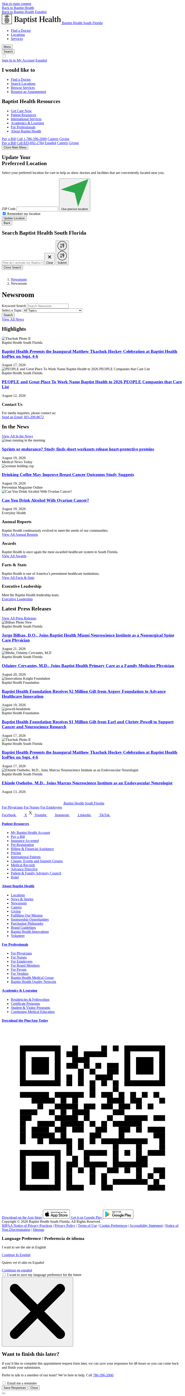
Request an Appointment (28, 92)
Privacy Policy (65, 1225)
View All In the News (17, 436)
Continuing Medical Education (33, 1012)
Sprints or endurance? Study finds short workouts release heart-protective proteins (78, 449)
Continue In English (16, 1255)
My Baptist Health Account (30, 832)
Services (17, 39)
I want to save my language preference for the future (44, 1275)
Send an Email (12, 417)
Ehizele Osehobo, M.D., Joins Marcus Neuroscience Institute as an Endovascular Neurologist (87, 783)
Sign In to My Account (18, 60)
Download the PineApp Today (25, 1020)
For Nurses (31, 807)
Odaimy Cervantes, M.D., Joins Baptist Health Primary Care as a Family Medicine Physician (88, 665)
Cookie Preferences (113, 1225)
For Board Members (25, 965)
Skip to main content (16, 4)
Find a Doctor (21, 30)
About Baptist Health (26, 131)
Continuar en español (17, 1270)
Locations (18, 35)
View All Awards (14, 556)
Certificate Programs (25, 1003)
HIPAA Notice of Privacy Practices (27, 1225)
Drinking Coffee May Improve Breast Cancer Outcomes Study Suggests (68, 474)
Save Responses (15, 1387)
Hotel (15, 877)
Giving (64, 139)
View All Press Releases (19, 618)
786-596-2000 (103, 1375)
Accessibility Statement (146, 1225)
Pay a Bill (9, 139)
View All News (13, 319)
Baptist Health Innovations (30, 932)
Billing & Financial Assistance (32, 849)
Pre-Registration (22, 845)
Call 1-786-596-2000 (32, 139)
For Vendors (19, 973)
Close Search (12, 267)
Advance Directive (24, 869)
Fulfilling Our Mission (27, 915)
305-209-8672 (33, 417)
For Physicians (12, 807)
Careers (53, 139)
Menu (7, 47)
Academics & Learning (27, 123)
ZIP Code (9, 209)
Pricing (16, 853)
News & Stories (22, 899)
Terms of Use (87, 1225)
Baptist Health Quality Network (33, 982)
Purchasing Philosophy (27, 923)
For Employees (51, 807)
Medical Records (23, 865)
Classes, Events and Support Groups (37, 861)
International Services (26, 119)
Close (34, 1387)
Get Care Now (21, 111)
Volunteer (18, 936)
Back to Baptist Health (18, 8)
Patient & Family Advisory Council (36, 873)
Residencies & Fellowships (30, 999)
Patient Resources (23, 115)
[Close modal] (3, 1393)
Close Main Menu (15, 147)
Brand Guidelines (23, 927)
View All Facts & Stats (18, 578)
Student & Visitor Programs (30, 1008)
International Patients (26, 857)
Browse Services (23, 88)
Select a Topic (12, 310)
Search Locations (23, 84)
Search (8, 315)
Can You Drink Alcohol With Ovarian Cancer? (45, 500)
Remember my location (23, 214)
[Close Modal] (37, 1312)
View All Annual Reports (20, 534)
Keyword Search (14, 306)
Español (40, 12)
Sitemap (38, 1230)
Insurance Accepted (25, 841)
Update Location (14, 218)
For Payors (18, 969)
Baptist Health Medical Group (32, 978)
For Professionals (23, 127)
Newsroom (19, 279)
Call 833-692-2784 (30, 143)
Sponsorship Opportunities (30, 919)
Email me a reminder (22, 1383)
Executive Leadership (17, 599)
